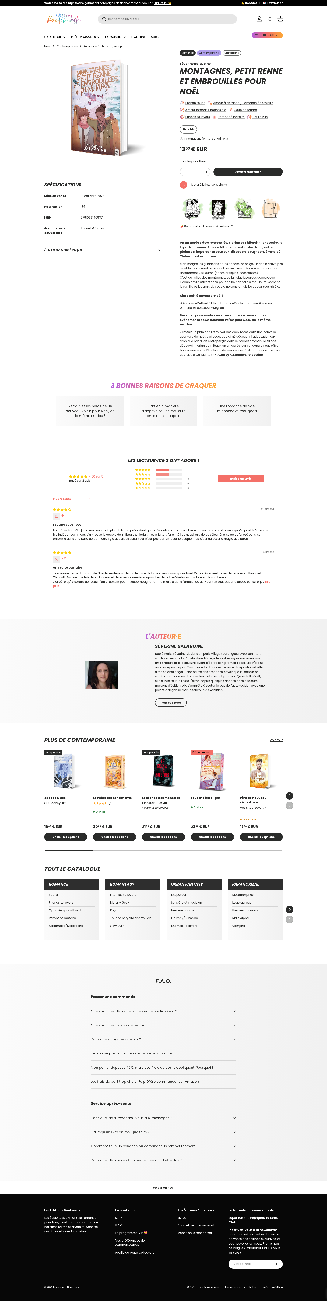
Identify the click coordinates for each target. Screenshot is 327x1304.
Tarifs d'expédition (272, 1287)
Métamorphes (243, 895)
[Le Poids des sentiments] (114, 771)
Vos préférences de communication (130, 1242)
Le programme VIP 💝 (131, 1233)
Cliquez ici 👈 (162, 3)
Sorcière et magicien (186, 902)
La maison (113, 37)
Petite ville (260, 117)
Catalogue (53, 37)
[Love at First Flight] (212, 771)
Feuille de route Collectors (134, 1252)
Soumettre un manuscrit (196, 1225)
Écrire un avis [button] (240, 478)
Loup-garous (241, 902)
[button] (280, 19)
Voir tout (276, 740)
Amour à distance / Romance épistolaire (243, 103)
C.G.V (190, 1287)
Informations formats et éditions (206, 138)
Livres (47, 46)
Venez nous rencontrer (195, 1233)
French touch (195, 103)
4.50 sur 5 (96, 476)
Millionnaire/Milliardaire (66, 926)
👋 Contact (249, 3)
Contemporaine (67, 46)
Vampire (238, 926)
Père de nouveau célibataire (253, 800)
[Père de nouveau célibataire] (261, 771)
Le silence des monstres (161, 798)
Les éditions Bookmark (66, 1287)
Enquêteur (178, 895)
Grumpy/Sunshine (184, 918)
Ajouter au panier (248, 172)
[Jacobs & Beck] (65, 771)
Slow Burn (117, 926)
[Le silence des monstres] (163, 771)
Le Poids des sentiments (112, 798)
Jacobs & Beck (56, 798)
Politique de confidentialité (240, 1287)
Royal (114, 910)
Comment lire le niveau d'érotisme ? (208, 226)
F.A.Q (119, 1225)
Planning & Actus (145, 37)
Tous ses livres (170, 703)
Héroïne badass (182, 910)
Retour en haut (163, 1187)
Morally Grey (119, 902)
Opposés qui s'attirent (65, 910)
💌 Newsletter (272, 3)
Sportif (54, 895)
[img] (62, 509)
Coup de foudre (245, 110)
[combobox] (167, 19)
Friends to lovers (197, 117)
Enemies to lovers (123, 895)
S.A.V (118, 1218)
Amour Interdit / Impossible (205, 110)
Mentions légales (209, 1287)
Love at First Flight (205, 798)
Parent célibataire (231, 117)
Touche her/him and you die (131, 918)
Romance (90, 46)
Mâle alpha (240, 918)
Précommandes (83, 37)
